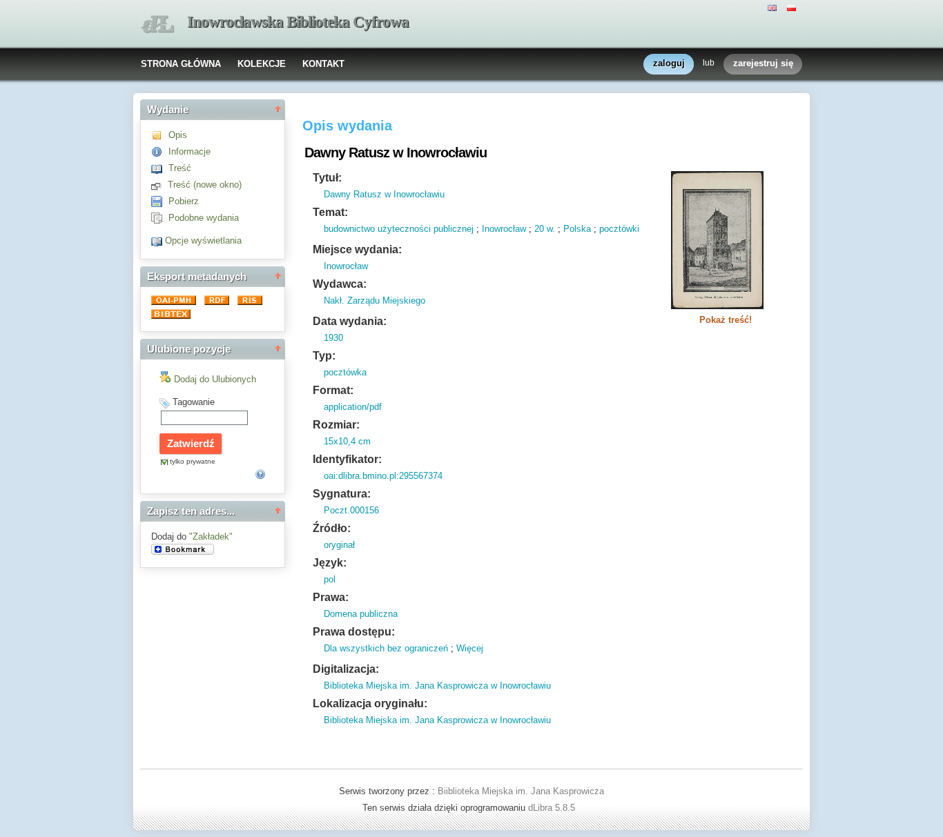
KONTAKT (323, 64)
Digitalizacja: (346, 669)
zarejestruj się (763, 63)
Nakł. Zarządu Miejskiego (374, 300)
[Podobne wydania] (159, 218)
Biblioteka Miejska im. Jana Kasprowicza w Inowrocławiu (437, 685)
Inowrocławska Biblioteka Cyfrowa (298, 21)
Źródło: (332, 528)
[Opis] (159, 135)
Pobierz (183, 201)
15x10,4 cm (347, 441)
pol (330, 579)
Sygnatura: (342, 494)
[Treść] (159, 168)
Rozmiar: (336, 425)
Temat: (330, 212)
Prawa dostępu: (354, 632)
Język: (330, 563)
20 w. (544, 229)
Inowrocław (504, 229)
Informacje (189, 151)
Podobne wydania (203, 218)
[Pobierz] (159, 201)
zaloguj (669, 63)
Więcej (469, 648)
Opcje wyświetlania (203, 240)
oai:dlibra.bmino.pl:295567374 (383, 476)
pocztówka (345, 372)
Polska (577, 229)
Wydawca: (340, 284)
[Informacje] (159, 151)
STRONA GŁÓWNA (181, 64)
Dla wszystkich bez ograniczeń (386, 648)
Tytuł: (327, 178)
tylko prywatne (192, 461)
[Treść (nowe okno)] (159, 184)
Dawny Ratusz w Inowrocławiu (384, 194)
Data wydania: (350, 321)
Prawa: (331, 597)
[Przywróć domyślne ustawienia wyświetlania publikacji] (158, 240)
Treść (179, 168)
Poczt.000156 (351, 510)
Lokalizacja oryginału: (370, 703)
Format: (333, 390)
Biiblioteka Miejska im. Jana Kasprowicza (521, 791)
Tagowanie (194, 402)
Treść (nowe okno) (205, 184)
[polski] (793, 7)
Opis (177, 135)
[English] (774, 7)
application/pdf (353, 407)
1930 (333, 338)
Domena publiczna (361, 614)
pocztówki (619, 229)
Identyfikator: (347, 459)
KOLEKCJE (261, 64)
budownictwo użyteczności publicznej (399, 229)
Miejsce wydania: (357, 249)
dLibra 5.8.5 (553, 807)
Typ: (324, 356)
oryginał (339, 545)
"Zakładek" (211, 536)
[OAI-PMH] (175, 302)
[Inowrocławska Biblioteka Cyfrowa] (157, 24)
